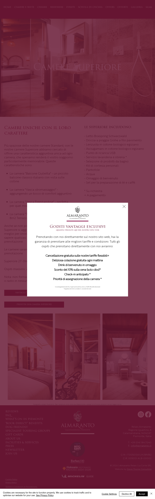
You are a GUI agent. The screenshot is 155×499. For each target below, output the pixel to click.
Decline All (127, 493)
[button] (124, 206)
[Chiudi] (151, 494)
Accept (142, 493)
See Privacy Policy (45, 495)
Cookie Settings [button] (109, 493)
